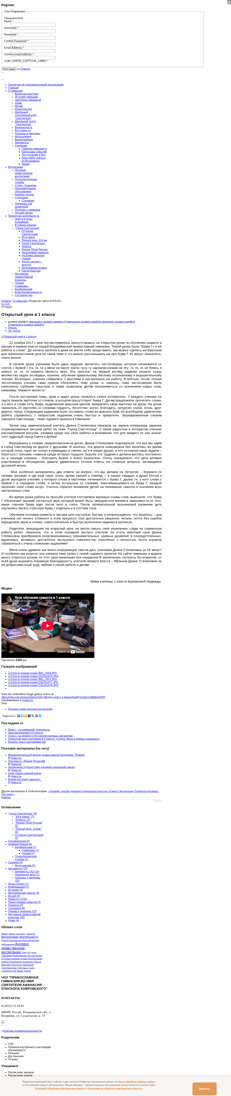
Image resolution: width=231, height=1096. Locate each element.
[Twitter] (22, 716)
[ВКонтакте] (18, 716)
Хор (14, 971)
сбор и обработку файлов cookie (136, 1081)
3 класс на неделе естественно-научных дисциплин (40, 735)
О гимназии (20, 301)
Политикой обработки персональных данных (60, 1088)
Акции (5, 933)
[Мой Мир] (29, 716)
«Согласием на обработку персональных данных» (114, 1088)
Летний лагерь (34, 955)
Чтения (27, 971)
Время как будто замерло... (25, 779)
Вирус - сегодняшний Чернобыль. (29, 729)
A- (8, 304)
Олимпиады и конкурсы (22, 962)
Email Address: (14, 47)
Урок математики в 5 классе (25, 732)
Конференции (20, 955)
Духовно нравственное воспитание (30, 709)
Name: (9, 21)
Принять (204, 1088)
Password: (11, 34)
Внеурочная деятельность (19, 937)
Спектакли (23, 968)
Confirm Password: (16, 41)
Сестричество (9, 968)
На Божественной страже (14, 958)
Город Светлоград (11, 940)
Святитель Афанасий (22, 965)
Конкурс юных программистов (27, 741)
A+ (3, 304)
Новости (27, 700)
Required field (13, 18)
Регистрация (9, 69)
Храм (20, 971)
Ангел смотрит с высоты (22, 934)
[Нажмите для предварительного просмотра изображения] (19, 336)
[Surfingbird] (40, 716)
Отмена (25, 68)
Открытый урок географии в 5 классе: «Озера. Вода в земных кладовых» (54, 738)
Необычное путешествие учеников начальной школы (41, 767)
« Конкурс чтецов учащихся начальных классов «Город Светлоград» (91, 791)
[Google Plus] (36, 716)
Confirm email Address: (19, 54)
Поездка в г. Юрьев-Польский (26, 761)
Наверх (6, 797)
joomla (158, 800)
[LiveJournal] (33, 716)
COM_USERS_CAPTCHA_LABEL (26, 61)
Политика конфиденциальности (22, 1031)
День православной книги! (24, 773)
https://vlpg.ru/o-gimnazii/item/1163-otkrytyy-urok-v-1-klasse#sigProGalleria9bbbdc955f (53, 697)
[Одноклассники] (26, 716)
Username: (11, 27)
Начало (6, 301)
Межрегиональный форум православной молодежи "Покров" (46, 755)
